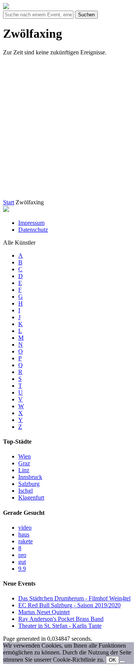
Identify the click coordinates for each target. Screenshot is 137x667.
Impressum (31, 223)
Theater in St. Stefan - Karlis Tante (60, 625)
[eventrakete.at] (6, 7)
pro (22, 555)
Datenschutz (33, 229)
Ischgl (25, 490)
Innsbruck (30, 477)
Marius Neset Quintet (44, 612)
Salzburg (29, 484)
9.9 (22, 568)
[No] (122, 662)
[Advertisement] (68, 130)
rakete (25, 541)
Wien (24, 456)
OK (112, 660)
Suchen (86, 15)
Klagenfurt (31, 497)
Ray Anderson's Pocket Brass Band (61, 619)
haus (23, 534)
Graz (24, 463)
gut (22, 562)
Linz (23, 470)
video (25, 527)
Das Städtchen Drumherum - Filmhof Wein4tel (74, 598)
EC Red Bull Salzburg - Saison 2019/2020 (69, 605)
